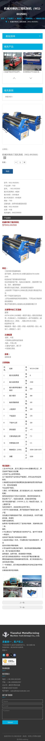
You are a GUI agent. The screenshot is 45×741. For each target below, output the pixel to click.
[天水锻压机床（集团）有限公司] (21, 634)
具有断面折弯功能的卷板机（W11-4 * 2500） (32, 72)
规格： (6, 207)
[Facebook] (14, 655)
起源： (6, 210)
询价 (7, 171)
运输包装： (8, 204)
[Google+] (7, 655)
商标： (6, 201)
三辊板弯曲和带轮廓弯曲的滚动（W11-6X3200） (12, 72)
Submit (10, 722)
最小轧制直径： (9, 198)
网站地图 (37, 736)
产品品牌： (8, 186)
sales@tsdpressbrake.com (20, 691)
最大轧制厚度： (9, 192)
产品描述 (7, 218)
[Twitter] (11, 655)
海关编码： (8, 213)
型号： (6, 183)
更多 (4, 650)
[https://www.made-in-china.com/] (9, 661)
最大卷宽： (8, 195)
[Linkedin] (3, 655)
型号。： (7, 189)
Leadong (25, 739)
